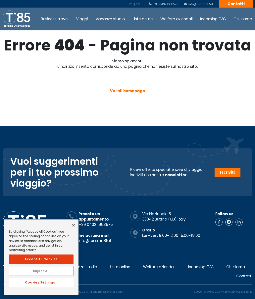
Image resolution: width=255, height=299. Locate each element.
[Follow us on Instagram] (228, 222)
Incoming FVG (213, 19)
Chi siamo (242, 19)
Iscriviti (227, 172)
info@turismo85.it (200, 4)
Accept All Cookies (41, 259)
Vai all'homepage (127, 91)
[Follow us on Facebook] (219, 222)
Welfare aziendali (176, 19)
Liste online (142, 19)
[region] (41, 257)
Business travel (55, 19)
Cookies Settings (40, 282)
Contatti (236, 4)
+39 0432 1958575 (165, 4)
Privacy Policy (228, 291)
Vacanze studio (110, 19)
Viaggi (82, 19)
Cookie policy (244, 291)
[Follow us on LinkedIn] (239, 222)
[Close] (73, 225)
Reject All (41, 271)
